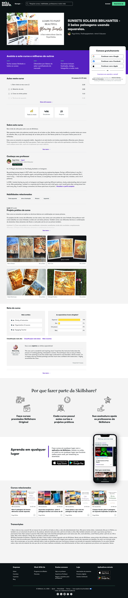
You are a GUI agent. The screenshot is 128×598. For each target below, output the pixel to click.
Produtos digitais (81, 574)
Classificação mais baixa (32, 339)
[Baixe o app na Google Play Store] (106, 578)
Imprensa (15, 576)
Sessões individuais (81, 576)
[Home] (7, 3)
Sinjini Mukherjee (12, 297)
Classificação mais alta (14, 339)
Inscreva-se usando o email (107, 74)
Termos (68, 588)
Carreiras (15, 574)
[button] (21, 3)
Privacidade (60, 588)
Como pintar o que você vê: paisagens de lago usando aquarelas (74, 511)
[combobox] (49, 4)
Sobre (14, 571)
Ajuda (53, 588)
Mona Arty (15, 351)
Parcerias (36, 574)
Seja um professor (60, 571)
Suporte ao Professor (61, 574)
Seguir (23, 160)
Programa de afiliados (40, 571)
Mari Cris (50, 263)
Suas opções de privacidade (81, 588)
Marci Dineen (11, 263)
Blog (14, 579)
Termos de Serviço (116, 77)
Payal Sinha (18, 160)
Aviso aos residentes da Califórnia (65, 590)
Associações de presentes (83, 571)
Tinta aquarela (12, 198)
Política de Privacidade (98, 79)
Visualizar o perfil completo (65, 186)
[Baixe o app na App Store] (106, 573)
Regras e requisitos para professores (62, 577)
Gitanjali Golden (52, 297)
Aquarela (46, 198)
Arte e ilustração (26, 198)
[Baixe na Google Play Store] (77, 463)
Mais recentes (47, 339)
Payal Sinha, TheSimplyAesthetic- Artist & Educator (89, 34)
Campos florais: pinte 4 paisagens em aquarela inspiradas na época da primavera (104, 511)
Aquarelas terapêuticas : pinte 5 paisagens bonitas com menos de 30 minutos (51, 511)
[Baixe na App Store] (59, 463)
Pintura (37, 198)
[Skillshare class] (23, 498)
